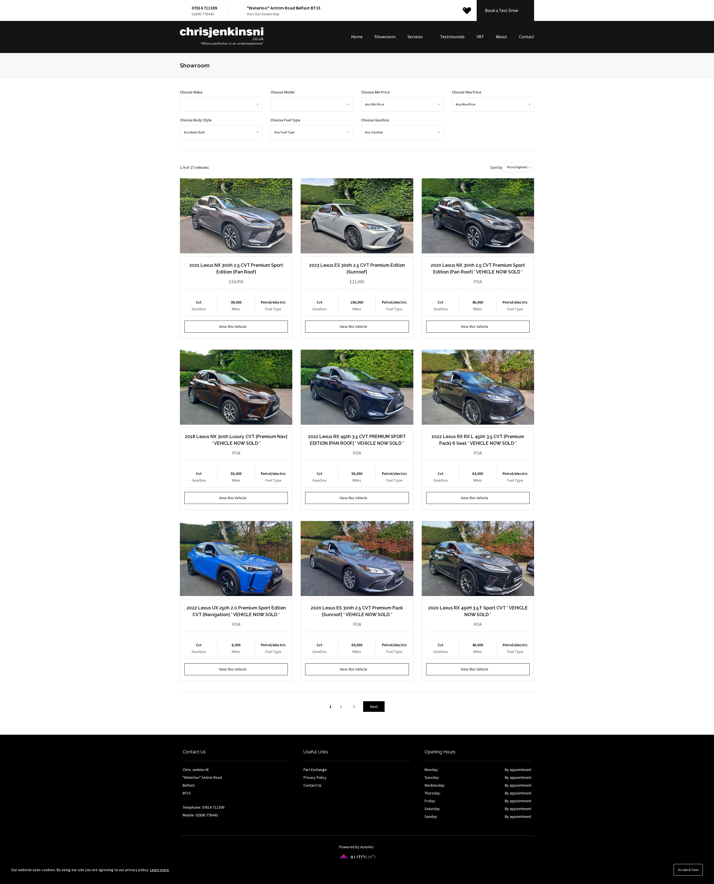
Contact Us (312, 785)
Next (374, 706)
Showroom (385, 36)
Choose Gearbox (375, 119)
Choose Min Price (375, 92)
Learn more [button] (159, 869)
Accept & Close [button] (688, 870)
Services (415, 36)
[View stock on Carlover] (467, 10)
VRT (480, 36)
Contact (526, 36)
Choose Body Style (196, 119)
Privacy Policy (315, 777)
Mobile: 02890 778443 (200, 815)
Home (357, 36)
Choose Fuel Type (285, 119)
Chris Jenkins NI (222, 36)
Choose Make (191, 92)
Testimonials (452, 36)
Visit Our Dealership (263, 13)
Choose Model (283, 92)
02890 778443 (203, 13)
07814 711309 (204, 8)
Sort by (496, 167)
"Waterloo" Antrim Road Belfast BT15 (283, 8)
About (501, 36)
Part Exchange (315, 769)
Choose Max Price (466, 92)
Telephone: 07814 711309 (203, 807)
